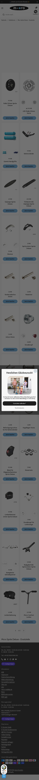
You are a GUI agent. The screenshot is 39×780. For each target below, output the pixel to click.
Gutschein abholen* (19, 403)
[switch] (4, 773)
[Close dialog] (35, 371)
